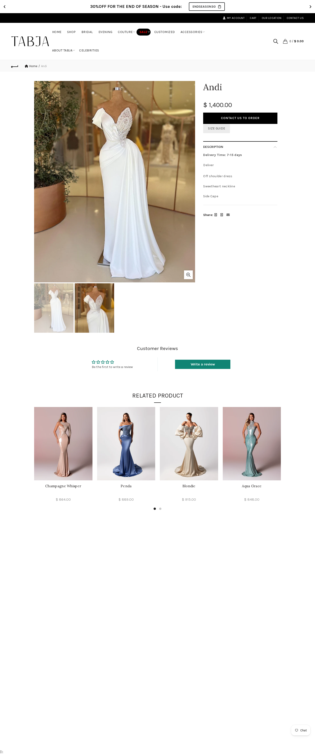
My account (236, 18)
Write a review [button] (203, 364)
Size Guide (216, 128)
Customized (164, 32)
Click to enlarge (188, 274)
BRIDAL (87, 32)
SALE (144, 32)
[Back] (15, 66)
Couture (125, 32)
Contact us (295, 18)
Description (213, 147)
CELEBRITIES (89, 50)
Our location (272, 18)
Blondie (189, 486)
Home (58, 30)
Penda (126, 486)
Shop (73, 30)
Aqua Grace (252, 486)
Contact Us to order (240, 118)
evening (105, 32)
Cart (253, 18)
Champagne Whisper (63, 486)
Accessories (191, 32)
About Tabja (62, 50)
